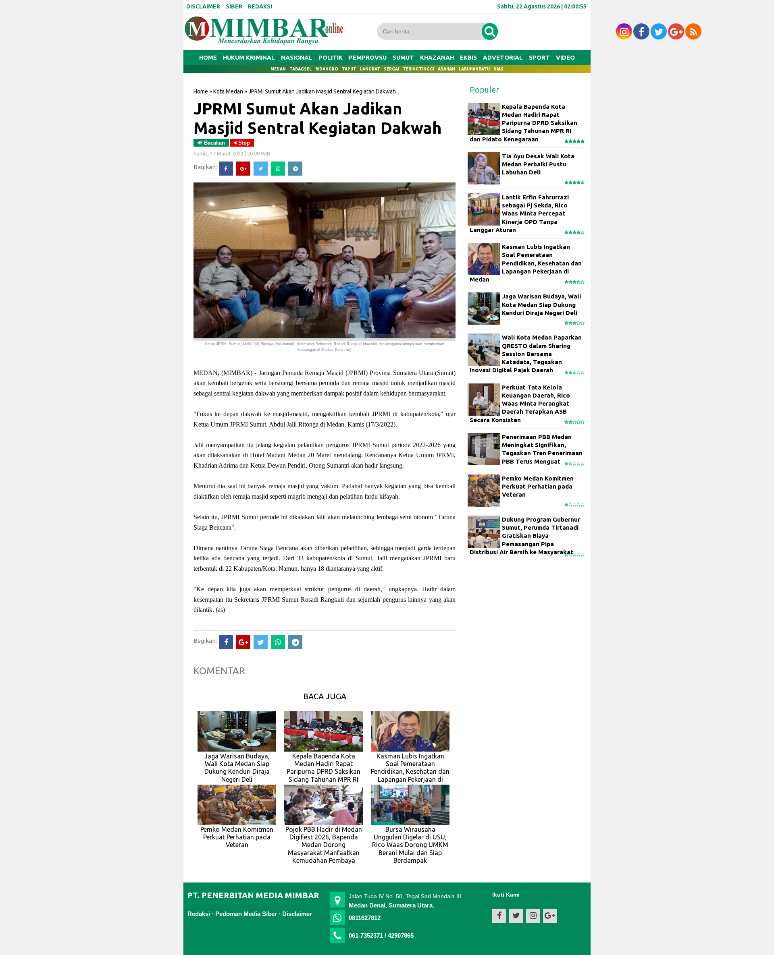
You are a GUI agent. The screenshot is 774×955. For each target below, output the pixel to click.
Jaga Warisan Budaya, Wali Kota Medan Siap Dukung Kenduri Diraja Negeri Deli (541, 304)
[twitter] (659, 31)
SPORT (539, 57)
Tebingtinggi (418, 69)
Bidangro (326, 69)
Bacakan (213, 143)
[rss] (693, 31)
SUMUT (403, 57)
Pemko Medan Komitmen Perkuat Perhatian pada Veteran (538, 486)
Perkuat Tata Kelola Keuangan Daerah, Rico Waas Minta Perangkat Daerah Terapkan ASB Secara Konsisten (520, 403)
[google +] (676, 31)
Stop (243, 143)
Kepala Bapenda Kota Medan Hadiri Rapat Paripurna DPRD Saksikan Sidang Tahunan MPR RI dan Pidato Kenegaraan (523, 123)
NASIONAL (296, 57)
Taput (349, 69)
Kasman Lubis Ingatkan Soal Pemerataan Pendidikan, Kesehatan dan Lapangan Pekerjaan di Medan (526, 263)
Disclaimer (297, 913)
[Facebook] (226, 169)
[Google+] (243, 169)
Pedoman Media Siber (246, 913)
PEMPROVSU (368, 57)
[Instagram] (624, 31)
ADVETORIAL (503, 57)
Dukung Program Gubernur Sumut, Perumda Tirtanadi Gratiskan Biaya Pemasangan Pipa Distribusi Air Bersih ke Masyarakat (525, 535)
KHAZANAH (437, 57)
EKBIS (468, 57)
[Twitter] (261, 169)
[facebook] (641, 31)
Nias (498, 69)
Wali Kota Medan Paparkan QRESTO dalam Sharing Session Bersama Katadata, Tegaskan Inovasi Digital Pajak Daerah (526, 353)
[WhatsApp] (278, 169)
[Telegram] (295, 169)
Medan (278, 69)
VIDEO (565, 57)
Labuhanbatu (474, 69)
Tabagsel (300, 69)
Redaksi (198, 913)
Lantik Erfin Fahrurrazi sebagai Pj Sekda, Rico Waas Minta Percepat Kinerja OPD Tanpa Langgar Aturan (519, 213)
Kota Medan (228, 91)
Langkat (370, 69)
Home (208, 57)
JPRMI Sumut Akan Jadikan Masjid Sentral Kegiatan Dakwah (318, 118)
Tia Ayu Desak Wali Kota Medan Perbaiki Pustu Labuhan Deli (538, 164)
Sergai (391, 69)
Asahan (446, 69)
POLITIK (330, 57)
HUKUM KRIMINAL (249, 57)
